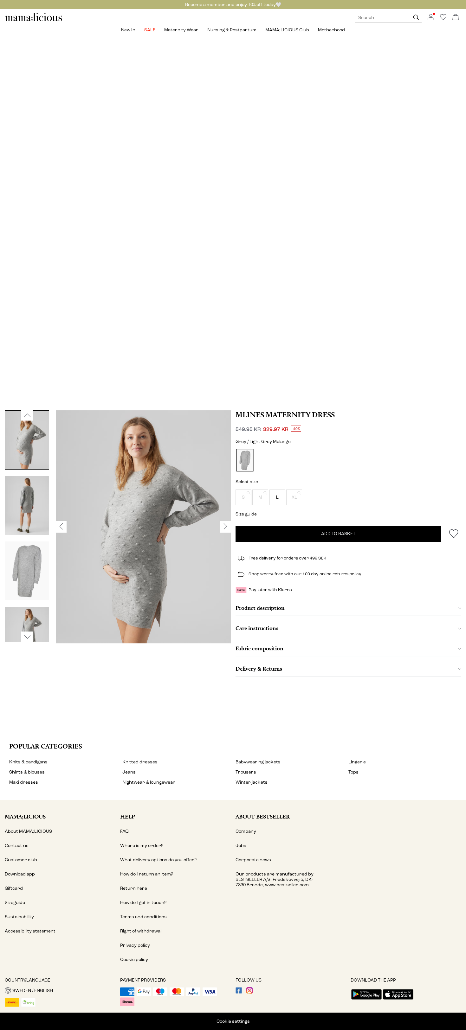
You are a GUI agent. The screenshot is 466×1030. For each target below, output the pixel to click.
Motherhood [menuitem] (331, 30)
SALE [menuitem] (149, 30)
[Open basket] (455, 17)
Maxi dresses (23, 782)
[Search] (416, 17)
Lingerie (357, 762)
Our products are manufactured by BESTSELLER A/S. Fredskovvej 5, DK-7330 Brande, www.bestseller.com (275, 879)
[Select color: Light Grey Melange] (244, 460)
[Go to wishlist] (443, 19)
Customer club (21, 860)
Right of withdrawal (140, 931)
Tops (353, 772)
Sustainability (19, 916)
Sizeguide (15, 902)
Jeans (129, 772)
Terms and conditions (143, 916)
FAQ (124, 831)
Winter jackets (252, 782)
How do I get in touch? (143, 902)
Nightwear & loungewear (148, 782)
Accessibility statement (30, 931)
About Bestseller (263, 816)
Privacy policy (135, 945)
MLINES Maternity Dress (285, 414)
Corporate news (253, 860)
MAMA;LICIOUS (25, 816)
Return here (133, 888)
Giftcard (14, 888)
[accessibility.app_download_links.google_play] (366, 1000)
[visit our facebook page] (239, 992)
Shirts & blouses (27, 772)
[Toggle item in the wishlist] (453, 534)
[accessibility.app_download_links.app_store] (398, 1000)
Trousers (246, 772)
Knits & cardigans (28, 762)
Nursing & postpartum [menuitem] (231, 30)
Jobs (241, 845)
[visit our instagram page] (249, 992)
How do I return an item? (146, 874)
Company (246, 831)
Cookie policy (134, 959)
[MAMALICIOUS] (33, 20)
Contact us (17, 845)
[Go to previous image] (27, 415)
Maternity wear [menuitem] (181, 30)
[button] (243, 497)
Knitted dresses (140, 762)
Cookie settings (233, 1021)
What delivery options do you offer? (158, 860)
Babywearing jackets (258, 762)
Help (127, 816)
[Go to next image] (27, 636)
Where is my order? (141, 845)
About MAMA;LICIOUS (28, 831)
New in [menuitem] (128, 30)
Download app (20, 874)
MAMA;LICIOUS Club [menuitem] (287, 30)
